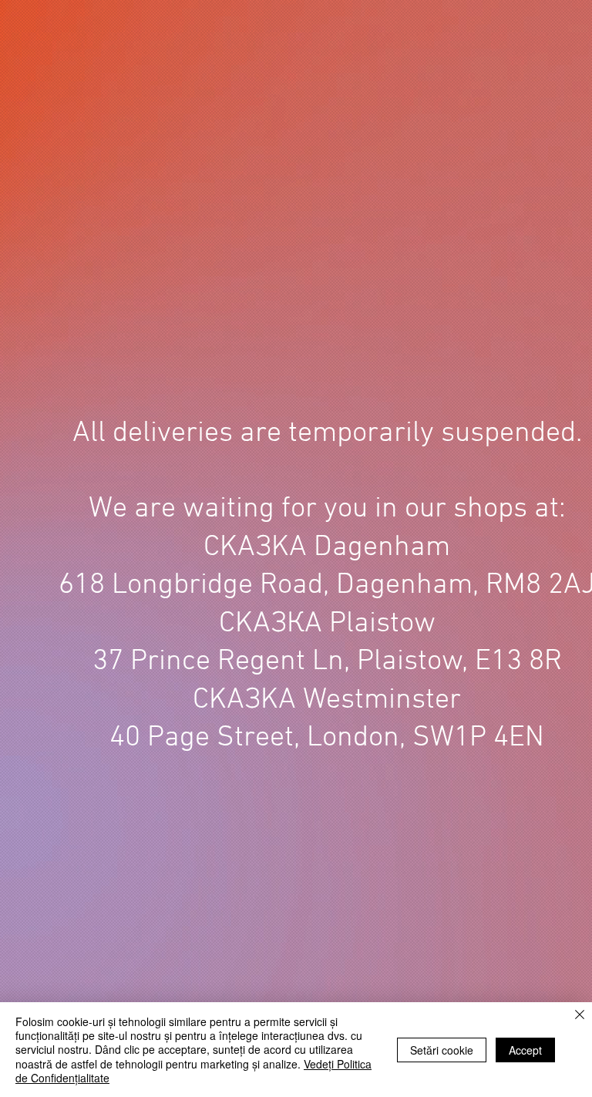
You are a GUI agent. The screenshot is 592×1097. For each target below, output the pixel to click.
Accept (525, 1050)
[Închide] (579, 1015)
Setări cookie (441, 1050)
